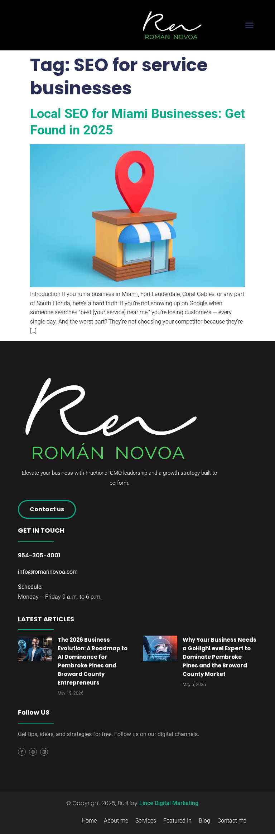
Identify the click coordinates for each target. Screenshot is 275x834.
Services (145, 820)
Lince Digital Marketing (168, 803)
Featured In (177, 820)
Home (89, 820)
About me (116, 820)
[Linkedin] (44, 752)
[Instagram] (33, 752)
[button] (249, 25)
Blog (204, 820)
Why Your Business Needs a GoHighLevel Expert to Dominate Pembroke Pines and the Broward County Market (219, 657)
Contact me (231, 820)
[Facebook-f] (22, 752)
